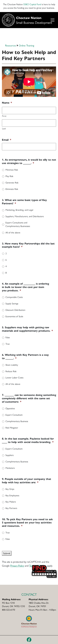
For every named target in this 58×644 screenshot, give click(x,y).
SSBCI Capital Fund (32, 4)
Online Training (26, 45)
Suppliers (9, 455)
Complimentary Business (16, 421)
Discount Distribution (15, 309)
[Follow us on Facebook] (29, 640)
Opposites (10, 408)
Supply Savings (11, 303)
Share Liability (11, 364)
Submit (6, 553)
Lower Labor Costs (14, 377)
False (7, 337)
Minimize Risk (11, 169)
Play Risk (9, 176)
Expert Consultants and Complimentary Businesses (17, 224)
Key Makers (10, 501)
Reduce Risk (10, 371)
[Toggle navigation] (52, 20)
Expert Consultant (14, 414)
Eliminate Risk (11, 188)
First (4, 115)
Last (4, 128)
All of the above (12, 232)
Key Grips (9, 488)
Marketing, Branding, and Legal (19, 209)
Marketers (10, 467)
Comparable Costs (14, 297)
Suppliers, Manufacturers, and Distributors (24, 216)
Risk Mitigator (11, 427)
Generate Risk (11, 182)
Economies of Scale (14, 316)
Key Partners (11, 508)
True (7, 343)
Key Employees (12, 495)
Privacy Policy (17, 565)
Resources (10, 45)
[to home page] (29, 621)
